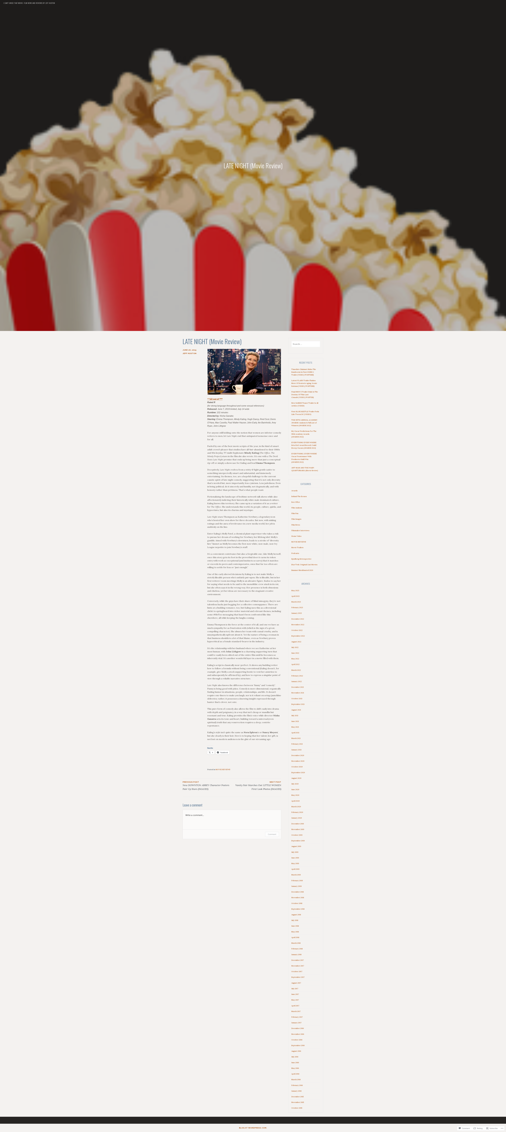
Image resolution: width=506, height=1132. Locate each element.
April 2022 (295, 664)
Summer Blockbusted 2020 (302, 570)
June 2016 (295, 1062)
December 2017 (297, 960)
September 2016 (298, 1045)
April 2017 (295, 1006)
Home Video (296, 536)
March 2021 (296, 738)
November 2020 (297, 761)
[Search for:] (305, 344)
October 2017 (296, 971)
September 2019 (298, 841)
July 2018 (294, 920)
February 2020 (297, 812)
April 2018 (295, 937)
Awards (294, 491)
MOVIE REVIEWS (223, 769)
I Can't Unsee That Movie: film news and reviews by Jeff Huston (29, 3)
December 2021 (297, 687)
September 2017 (298, 977)
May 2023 (295, 590)
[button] (244, 372)
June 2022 (295, 653)
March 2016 (296, 1079)
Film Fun (294, 513)
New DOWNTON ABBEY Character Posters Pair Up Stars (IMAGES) (206, 786)
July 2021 (294, 715)
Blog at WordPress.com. (253, 1128)
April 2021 (295, 733)
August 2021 (296, 710)
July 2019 (294, 852)
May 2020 (295, 795)
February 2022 (297, 676)
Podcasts (295, 553)
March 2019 (296, 875)
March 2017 (296, 1011)
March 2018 (296, 943)
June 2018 (295, 926)
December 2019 (297, 824)
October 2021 (296, 698)
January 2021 (296, 750)
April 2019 (295, 869)
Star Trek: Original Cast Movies (304, 564)
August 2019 (296, 846)
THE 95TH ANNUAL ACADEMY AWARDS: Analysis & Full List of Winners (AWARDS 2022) (304, 423)
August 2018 (296, 915)
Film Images (296, 519)
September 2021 (298, 704)
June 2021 (295, 721)
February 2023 (297, 607)
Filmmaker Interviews (300, 530)
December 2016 (297, 1028)
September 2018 (298, 909)
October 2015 (296, 1108)
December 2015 (297, 1097)
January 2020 (296, 818)
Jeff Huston (189, 353)
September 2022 (298, 636)
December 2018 (297, 892)
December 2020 (297, 755)
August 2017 (296, 983)
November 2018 (297, 897)
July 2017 (294, 989)
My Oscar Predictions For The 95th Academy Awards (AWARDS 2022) (303, 434)
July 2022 (294, 647)
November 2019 (297, 829)
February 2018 (297, 949)
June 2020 (295, 789)
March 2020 (296, 807)
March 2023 (296, 602)
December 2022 (297, 619)
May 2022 (295, 659)
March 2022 (296, 670)
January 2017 (296, 1023)
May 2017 (295, 1000)
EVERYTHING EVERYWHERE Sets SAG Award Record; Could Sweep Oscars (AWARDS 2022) (303, 445)
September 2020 (298, 772)
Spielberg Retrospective (301, 559)
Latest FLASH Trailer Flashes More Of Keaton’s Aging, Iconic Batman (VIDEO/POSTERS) (304, 383)
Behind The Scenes (299, 496)
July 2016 (294, 1057)
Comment (272, 834)
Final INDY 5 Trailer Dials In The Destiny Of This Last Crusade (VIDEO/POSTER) (304, 394)
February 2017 (297, 1017)
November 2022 (297, 625)
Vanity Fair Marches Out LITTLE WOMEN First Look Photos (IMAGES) (258, 786)
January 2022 (296, 681)
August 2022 (296, 642)
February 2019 (297, 880)
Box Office (295, 502)
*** (215, 399)
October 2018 (296, 903)
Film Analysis (296, 508)
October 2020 (297, 767)
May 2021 (295, 727)
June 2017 (295, 994)
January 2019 (296, 886)
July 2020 (295, 784)
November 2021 (297, 693)
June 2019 (295, 858)
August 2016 (296, 1051)
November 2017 (297, 966)
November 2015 (297, 1102)
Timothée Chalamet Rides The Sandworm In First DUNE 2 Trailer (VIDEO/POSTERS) (303, 372)
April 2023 (295, 596)
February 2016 (297, 1085)
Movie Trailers (297, 547)
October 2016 (296, 1040)
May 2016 (295, 1068)
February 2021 (297, 744)
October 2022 (297, 630)
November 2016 (297, 1034)
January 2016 (296, 1091)
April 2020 (295, 801)
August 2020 (296, 778)
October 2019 (296, 835)
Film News (295, 525)
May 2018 (295, 932)
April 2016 (295, 1074)
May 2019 (295, 863)
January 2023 (296, 613)
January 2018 (296, 954)
